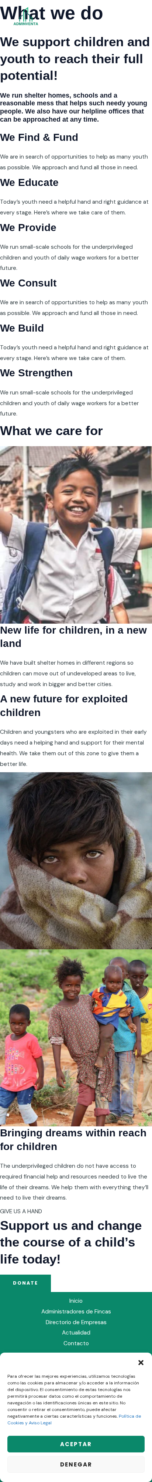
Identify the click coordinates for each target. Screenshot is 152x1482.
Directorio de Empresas (76, 1322)
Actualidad (76, 1332)
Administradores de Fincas (76, 1311)
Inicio (76, 1301)
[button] (141, 1362)
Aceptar (76, 1444)
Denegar (76, 1464)
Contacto (76, 1343)
